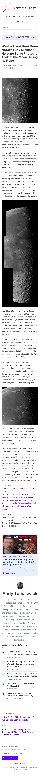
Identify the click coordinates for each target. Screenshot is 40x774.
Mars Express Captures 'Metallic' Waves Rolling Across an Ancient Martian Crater (21, 664)
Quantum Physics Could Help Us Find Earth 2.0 (20, 684)
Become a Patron (9, 758)
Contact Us (14, 763)
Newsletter (30, 16)
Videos (14, 16)
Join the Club (15, 22)
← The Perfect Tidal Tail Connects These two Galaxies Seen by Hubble (20, 718)
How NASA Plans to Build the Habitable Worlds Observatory (20, 694)
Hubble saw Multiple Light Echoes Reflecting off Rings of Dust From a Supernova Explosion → (17, 732)
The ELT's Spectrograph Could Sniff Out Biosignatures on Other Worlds (22, 675)
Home (8, 16)
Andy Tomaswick (10, 65)
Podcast (22, 16)
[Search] (36, 28)
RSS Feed (25, 22)
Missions (12, 68)
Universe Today (24, 8)
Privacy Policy (25, 763)
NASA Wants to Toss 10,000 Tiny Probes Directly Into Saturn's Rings (22, 653)
